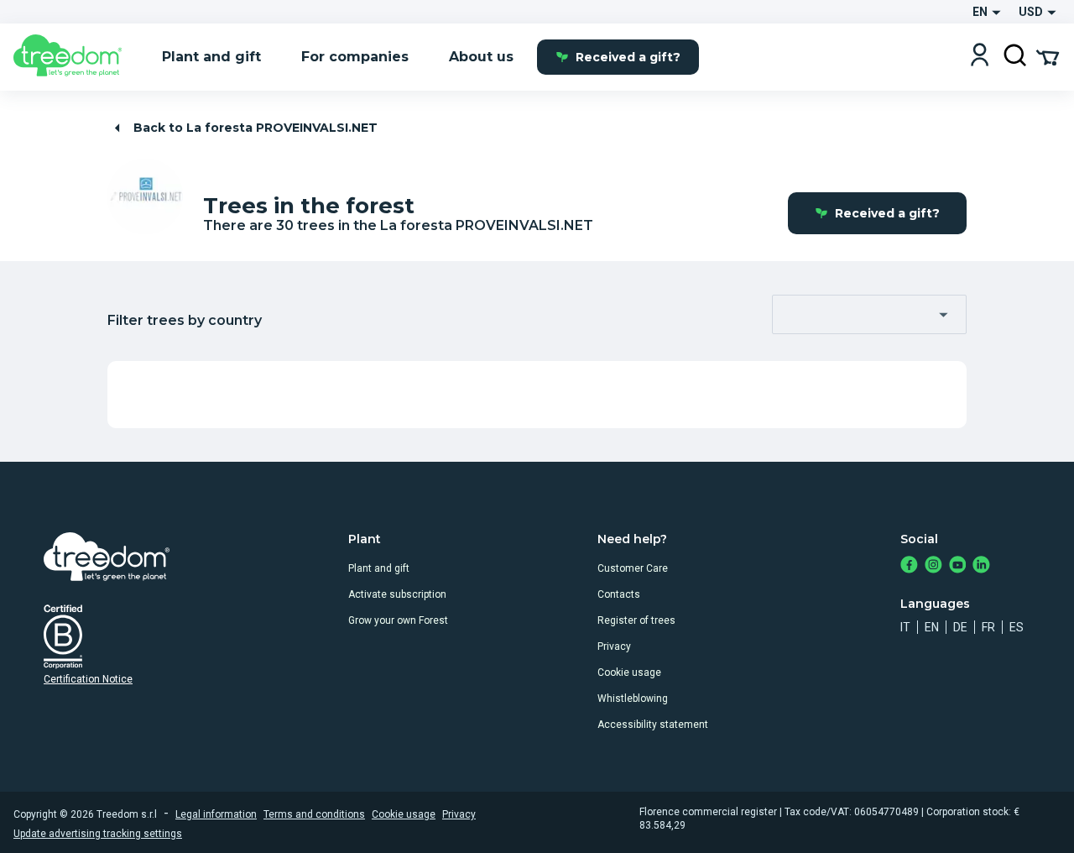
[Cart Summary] (1048, 56)
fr (988, 627)
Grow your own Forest (398, 620)
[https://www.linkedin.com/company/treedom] (981, 566)
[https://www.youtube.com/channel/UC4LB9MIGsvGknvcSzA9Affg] (958, 566)
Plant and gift (378, 568)
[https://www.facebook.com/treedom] (909, 566)
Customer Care (632, 568)
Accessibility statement (652, 724)
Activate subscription (397, 594)
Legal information (216, 814)
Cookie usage (629, 672)
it (905, 627)
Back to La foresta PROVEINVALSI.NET (255, 127)
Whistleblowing (632, 698)
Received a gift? (628, 57)
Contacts (618, 594)
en (932, 627)
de (960, 627)
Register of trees (636, 620)
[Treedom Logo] (74, 57)
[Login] (979, 56)
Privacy (614, 646)
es (1016, 627)
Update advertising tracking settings (97, 834)
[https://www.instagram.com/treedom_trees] (933, 566)
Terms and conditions (314, 814)
